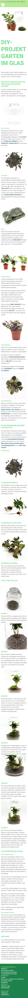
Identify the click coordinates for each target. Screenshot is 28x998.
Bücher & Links (5, 986)
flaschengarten (13, 2)
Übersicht (4, 969)
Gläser (3, 977)
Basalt (17, 410)
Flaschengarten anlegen (9, 972)
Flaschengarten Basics (15, 439)
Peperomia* (8, 369)
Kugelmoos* (17, 240)
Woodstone (5, 414)
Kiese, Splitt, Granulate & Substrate (12, 979)
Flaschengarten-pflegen (9, 974)
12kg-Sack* (5, 188)
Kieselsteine (5, 410)
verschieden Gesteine (12, 195)
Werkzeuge (4, 983)
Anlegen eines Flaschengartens (12, 444)
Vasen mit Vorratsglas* (10, 143)
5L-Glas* (23, 137)
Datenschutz (5, 995)
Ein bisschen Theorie (7, 970)
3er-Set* (12, 311)
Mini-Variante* (16, 304)
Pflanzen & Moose (6, 981)
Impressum (4, 993)
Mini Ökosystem (7, 443)
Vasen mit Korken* (11, 141)
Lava (12, 410)
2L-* (9, 186)
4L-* (12, 186)
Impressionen (5, 988)
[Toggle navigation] (3, 5)
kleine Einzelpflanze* (17, 357)
